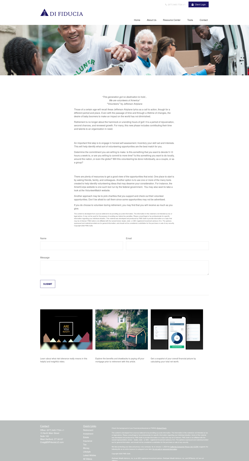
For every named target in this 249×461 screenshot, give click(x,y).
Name (43, 238)
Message (45, 257)
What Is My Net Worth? (165, 352)
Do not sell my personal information (164, 449)
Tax (84, 444)
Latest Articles (89, 455)
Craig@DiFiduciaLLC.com (52, 442)
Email (129, 238)
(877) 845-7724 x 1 (176, 4)
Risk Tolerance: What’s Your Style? (60, 352)
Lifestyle (87, 451)
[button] (137, 20)
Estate (86, 437)
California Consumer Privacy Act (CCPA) (184, 446)
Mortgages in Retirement (110, 352)
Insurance (87, 440)
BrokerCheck (161, 428)
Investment (88, 433)
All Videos (87, 458)
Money (86, 448)
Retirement (88, 430)
